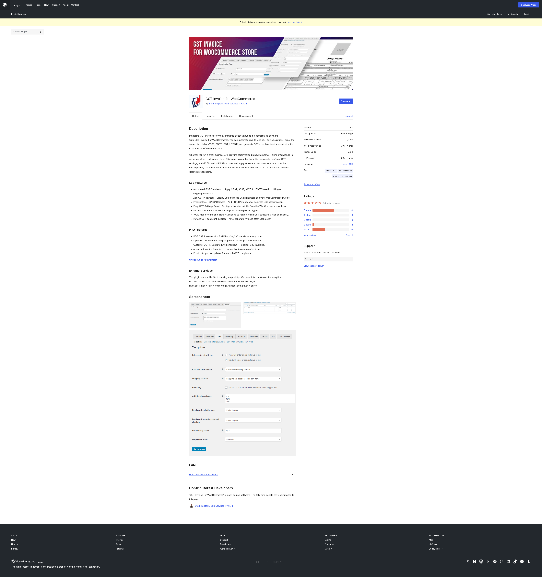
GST (335, 171)
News (14, 540)
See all (349, 235)
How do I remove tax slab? (203, 474)
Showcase (120, 535)
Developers (225, 544)
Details (195, 116)
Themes (119, 540)
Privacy (14, 549)
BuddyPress (436, 549)
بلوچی (40, 562)
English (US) (347, 164)
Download (346, 101)
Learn (222, 535)
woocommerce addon (342, 176)
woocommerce (345, 171)
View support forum (314, 265)
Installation (226, 116)
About (14, 535)
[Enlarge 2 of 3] (291, 305)
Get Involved (331, 535)
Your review (310, 235)
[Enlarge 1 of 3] (237, 305)
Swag (328, 549)
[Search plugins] (41, 32)
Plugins (119, 544)
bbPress (434, 544)
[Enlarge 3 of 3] (291, 333)
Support (349, 116)
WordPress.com (437, 535)
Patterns (120, 549)
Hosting (14, 544)
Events (328, 540)
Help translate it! (294, 22)
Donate (329, 544)
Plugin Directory (18, 14)
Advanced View (312, 184)
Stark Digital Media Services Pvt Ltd (228, 103)
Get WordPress (528, 5)
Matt (432, 540)
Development (246, 116)
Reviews (210, 116)
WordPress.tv (227, 549)
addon (328, 171)
